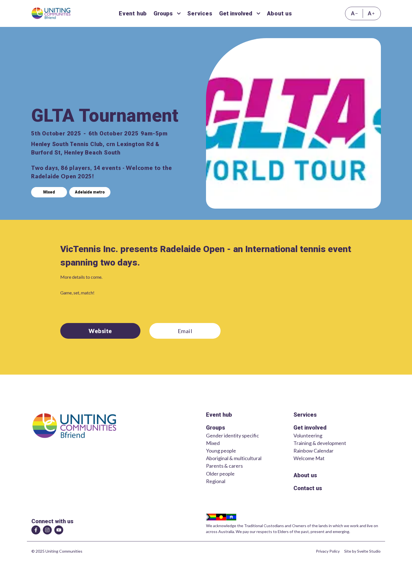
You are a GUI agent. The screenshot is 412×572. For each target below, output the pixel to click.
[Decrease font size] (354, 13)
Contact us (307, 488)
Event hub (219, 414)
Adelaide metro (90, 192)
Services (305, 414)
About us (305, 475)
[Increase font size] (372, 13)
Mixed (49, 192)
